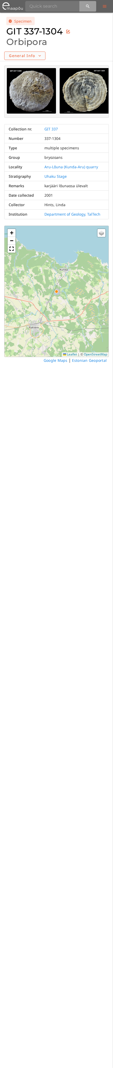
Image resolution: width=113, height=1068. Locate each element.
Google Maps (56, 360)
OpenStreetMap (95, 354)
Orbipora (26, 41)
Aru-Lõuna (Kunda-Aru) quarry (71, 166)
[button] (12, 233)
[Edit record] (68, 31)
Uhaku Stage (55, 176)
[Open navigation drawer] (104, 6)
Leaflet (71, 354)
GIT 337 (51, 128)
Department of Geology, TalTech (72, 214)
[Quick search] (87, 6)
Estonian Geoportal (89, 360)
